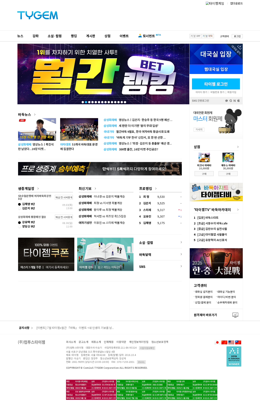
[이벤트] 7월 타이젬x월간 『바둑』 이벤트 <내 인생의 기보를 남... (75, 328)
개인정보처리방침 (138, 342)
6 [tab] (99, 101)
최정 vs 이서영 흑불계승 (100, 203)
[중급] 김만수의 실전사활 (212, 229)
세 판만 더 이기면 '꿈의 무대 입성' (131, 125)
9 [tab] (108, 101)
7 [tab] (102, 101)
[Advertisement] (100, 297)
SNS (142, 266)
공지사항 (24, 327)
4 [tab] (92, 101)
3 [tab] (89, 101)
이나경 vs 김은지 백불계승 (102, 196)
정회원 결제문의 (204, 297)
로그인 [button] (237, 36)
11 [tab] (115, 101)
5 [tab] (95, 101)
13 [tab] (121, 101)
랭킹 (74, 35)
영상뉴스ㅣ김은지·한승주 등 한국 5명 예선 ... (138, 119)
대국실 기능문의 (226, 292)
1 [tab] (82, 101)
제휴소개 (96, 342)
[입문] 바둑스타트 (208, 217)
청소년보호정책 (159, 342)
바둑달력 (145, 254)
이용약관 (121, 342)
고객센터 (224, 36)
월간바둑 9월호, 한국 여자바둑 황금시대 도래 (136, 131)
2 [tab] (86, 101)
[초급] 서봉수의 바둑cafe (212, 223)
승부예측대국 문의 (227, 302)
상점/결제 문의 (203, 302)
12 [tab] (118, 101)
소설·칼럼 (146, 242)
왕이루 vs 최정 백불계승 (100, 210)
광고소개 (83, 342)
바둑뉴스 (24, 114)
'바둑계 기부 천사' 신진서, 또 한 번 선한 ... (135, 137)
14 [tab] (125, 101)
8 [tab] (105, 101)
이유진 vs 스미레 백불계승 (102, 223)
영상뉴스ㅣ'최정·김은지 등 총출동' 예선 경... (138, 143)
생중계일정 (26, 188)
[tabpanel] (103, 74)
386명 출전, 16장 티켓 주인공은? (131, 149)
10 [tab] (112, 101)
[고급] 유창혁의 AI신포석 (212, 240)
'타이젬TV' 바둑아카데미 (212, 209)
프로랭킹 (145, 188)
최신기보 (85, 188)
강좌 (35, 35)
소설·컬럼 (55, 35)
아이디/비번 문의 (226, 297)
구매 (204, 173)
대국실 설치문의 (204, 292)
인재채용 (109, 342)
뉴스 (20, 35)
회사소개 (71, 342)
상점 (107, 35)
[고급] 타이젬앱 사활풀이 (212, 234)
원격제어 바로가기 (205, 315)
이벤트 (124, 35)
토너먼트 (149, 35)
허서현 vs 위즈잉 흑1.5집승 (102, 216)
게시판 (90, 35)
